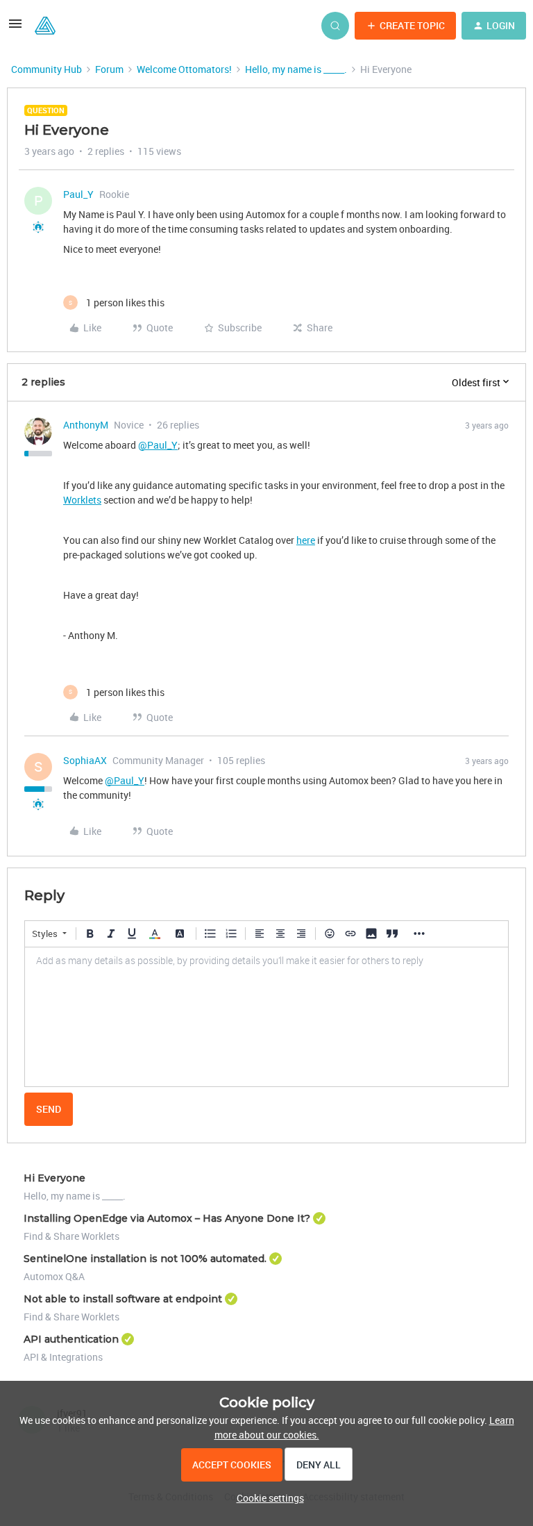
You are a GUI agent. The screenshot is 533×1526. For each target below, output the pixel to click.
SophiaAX (85, 760)
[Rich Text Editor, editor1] (266, 1016)
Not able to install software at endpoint (123, 1299)
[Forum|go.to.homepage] (45, 25)
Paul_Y (78, 194)
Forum (109, 69)
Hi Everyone (54, 1178)
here (305, 540)
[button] (15, 28)
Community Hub (46, 69)
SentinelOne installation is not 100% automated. (145, 1258)
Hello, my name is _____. (296, 69)
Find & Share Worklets (71, 1236)
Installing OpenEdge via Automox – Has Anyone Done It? (167, 1218)
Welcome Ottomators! (184, 69)
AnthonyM (85, 424)
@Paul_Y (158, 444)
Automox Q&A (54, 1276)
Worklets (82, 499)
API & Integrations (63, 1356)
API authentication (71, 1339)
